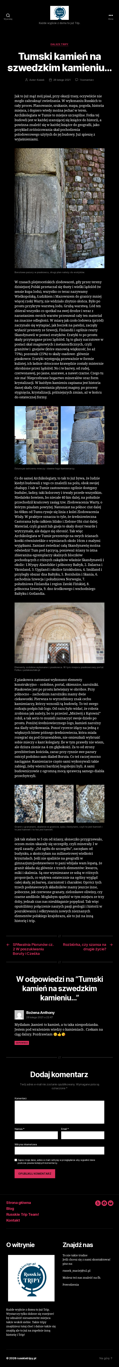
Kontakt (13, 1220)
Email (65, 1129)
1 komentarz (87, 79)
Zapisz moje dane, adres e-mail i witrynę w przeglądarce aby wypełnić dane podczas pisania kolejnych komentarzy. (56, 1161)
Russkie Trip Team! (22, 1214)
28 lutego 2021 (62, 79)
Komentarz (21, 1098)
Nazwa (19, 1129)
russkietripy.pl (26, 1358)
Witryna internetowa (26, 1144)
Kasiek (40, 79)
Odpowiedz (22, 1043)
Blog (10, 1208)
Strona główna (18, 1202)
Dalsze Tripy (59, 44)
